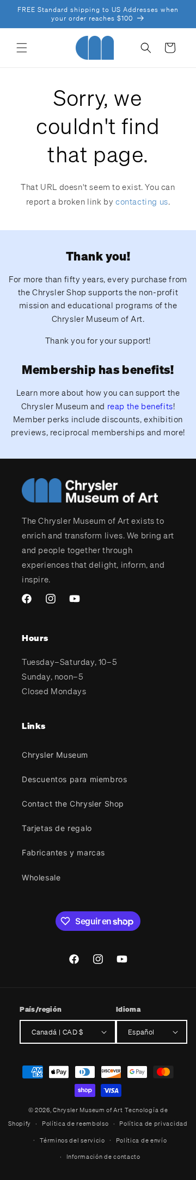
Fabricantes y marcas (63, 852)
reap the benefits (140, 406)
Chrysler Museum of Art (87, 1110)
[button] (22, 48)
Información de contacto (103, 1156)
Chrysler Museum (55, 754)
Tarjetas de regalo (57, 828)
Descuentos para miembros (74, 779)
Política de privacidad (153, 1123)
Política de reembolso (75, 1123)
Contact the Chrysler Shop (73, 803)
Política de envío (141, 1140)
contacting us (141, 201)
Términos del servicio (72, 1140)
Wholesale (41, 877)
